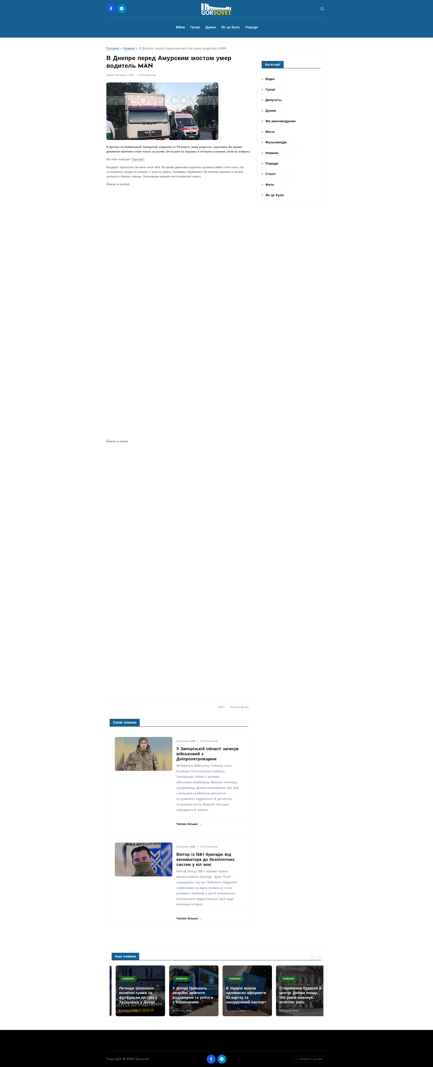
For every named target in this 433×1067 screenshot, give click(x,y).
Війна (180, 27)
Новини (129, 48)
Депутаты (273, 100)
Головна (112, 48)
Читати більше (187, 824)
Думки (211, 27)
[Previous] (312, 956)
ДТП (222, 707)
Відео (270, 79)
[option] (136, 990)
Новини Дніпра (240, 707)
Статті (270, 174)
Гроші (195, 27)
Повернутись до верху (311, 1059)
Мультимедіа (276, 142)
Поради (251, 27)
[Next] (318, 956)
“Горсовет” (137, 159)
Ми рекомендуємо (281, 121)
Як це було (230, 27)
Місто (270, 132)
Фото (270, 185)
